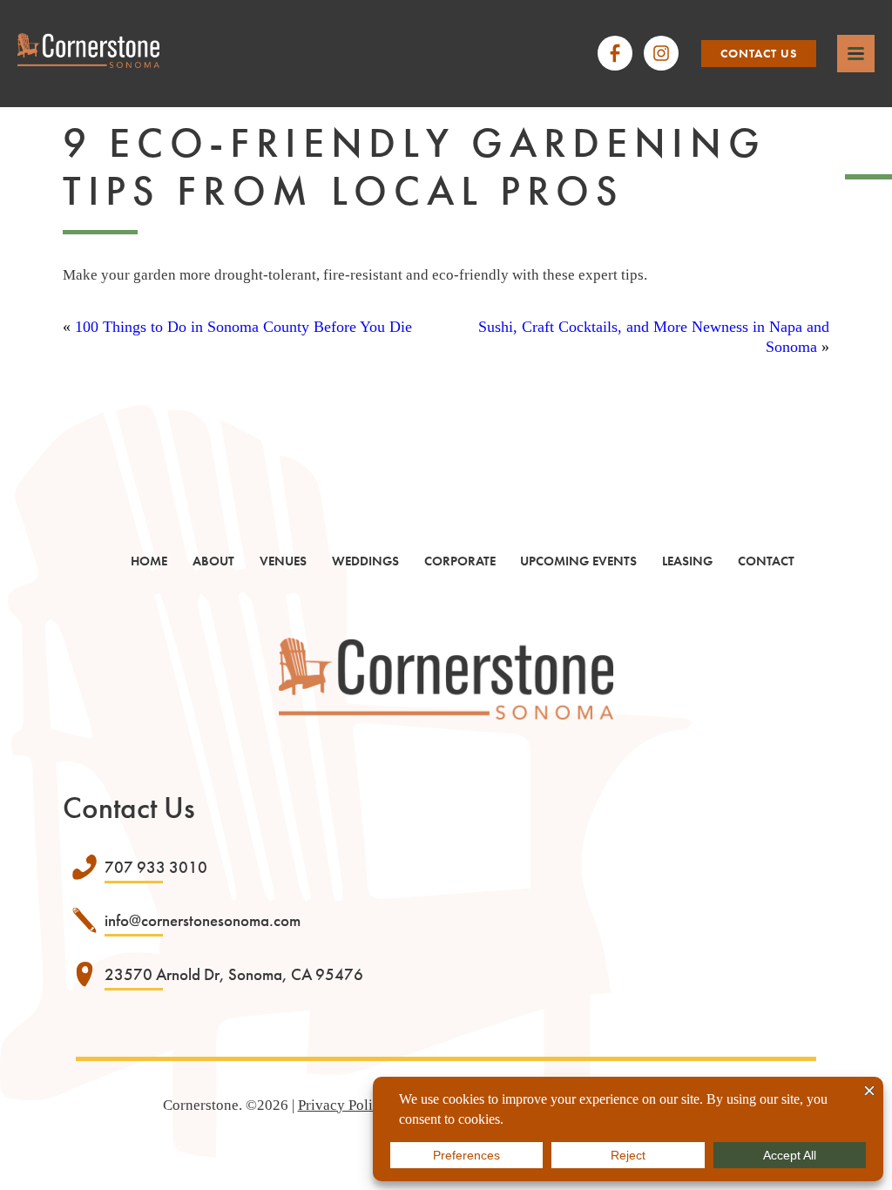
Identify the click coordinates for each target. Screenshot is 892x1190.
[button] (856, 53)
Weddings (365, 561)
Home (149, 561)
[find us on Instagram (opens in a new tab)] (661, 53)
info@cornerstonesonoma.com (203, 920)
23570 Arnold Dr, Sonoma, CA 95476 (234, 974)
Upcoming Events (578, 561)
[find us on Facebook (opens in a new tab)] (615, 53)
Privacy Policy (343, 1105)
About (213, 561)
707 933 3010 (156, 867)
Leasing (687, 561)
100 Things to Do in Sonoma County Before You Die (243, 326)
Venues (283, 561)
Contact (766, 561)
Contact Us (758, 53)
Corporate (460, 561)
